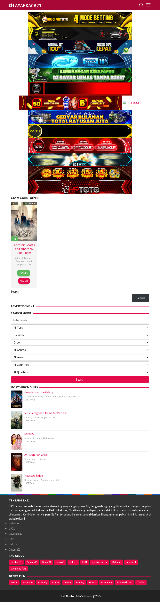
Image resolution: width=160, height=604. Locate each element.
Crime (55, 582)
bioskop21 (16, 562)
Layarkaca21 (16, 534)
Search (15, 291)
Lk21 (84, 562)
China (43, 459)
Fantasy (20, 261)
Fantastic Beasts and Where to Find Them (24, 249)
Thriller (141, 582)
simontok (131, 562)
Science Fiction (50, 396)
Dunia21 (46, 562)
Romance (37, 438)
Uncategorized (31, 459)
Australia (49, 479)
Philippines (48, 438)
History (36, 479)
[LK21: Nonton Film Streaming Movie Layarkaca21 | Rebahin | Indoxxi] (25, 5)
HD (14, 239)
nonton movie (99, 562)
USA (29, 264)
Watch (24, 281)
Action (18, 258)
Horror (92, 582)
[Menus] (148, 5)
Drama (28, 438)
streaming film (18, 568)
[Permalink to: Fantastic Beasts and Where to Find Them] (24, 221)
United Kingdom (24, 263)
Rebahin (14, 523)
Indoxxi (13, 544)
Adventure (27, 258)
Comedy (42, 582)
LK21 (12, 528)
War (42, 479)
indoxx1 (60, 562)
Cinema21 (14, 549)
